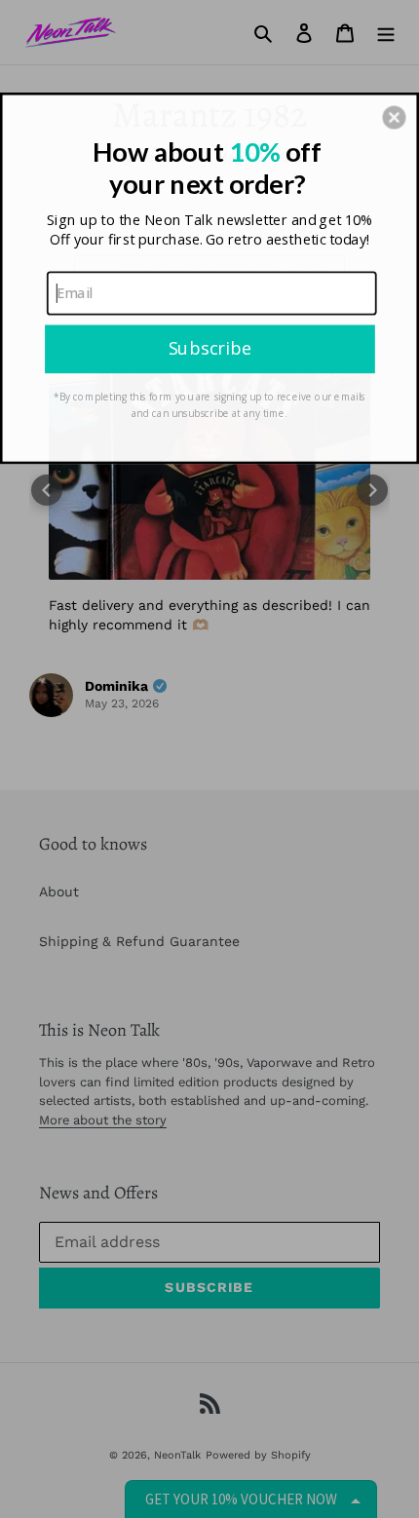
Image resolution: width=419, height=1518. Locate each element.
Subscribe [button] (210, 348)
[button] (393, 117)
